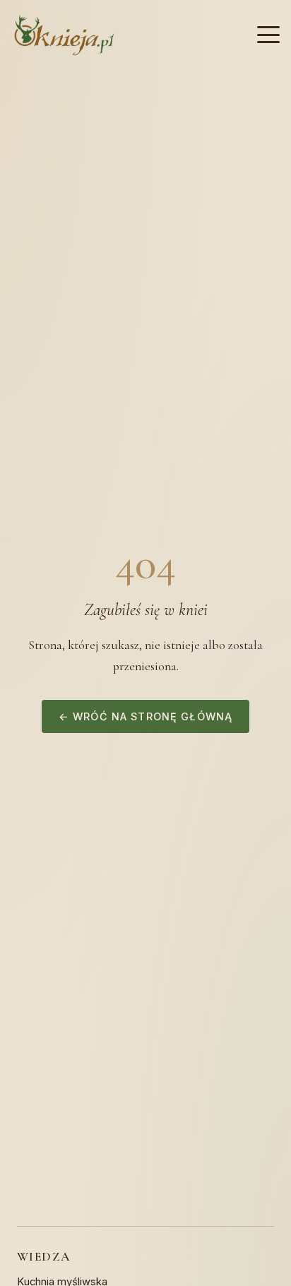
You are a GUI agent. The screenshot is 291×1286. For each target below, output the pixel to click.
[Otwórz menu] (268, 34)
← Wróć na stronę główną (146, 716)
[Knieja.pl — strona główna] (64, 35)
